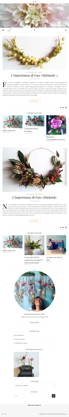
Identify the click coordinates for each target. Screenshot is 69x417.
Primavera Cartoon (19, 339)
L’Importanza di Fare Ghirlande (34, 197)
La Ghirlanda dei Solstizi (20, 343)
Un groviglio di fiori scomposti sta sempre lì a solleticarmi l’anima (33, 260)
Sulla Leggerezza (9, 131)
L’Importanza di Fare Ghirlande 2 (34, 75)
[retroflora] (34, 14)
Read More (34, 101)
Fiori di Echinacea (18, 335)
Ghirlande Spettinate (34, 72)
